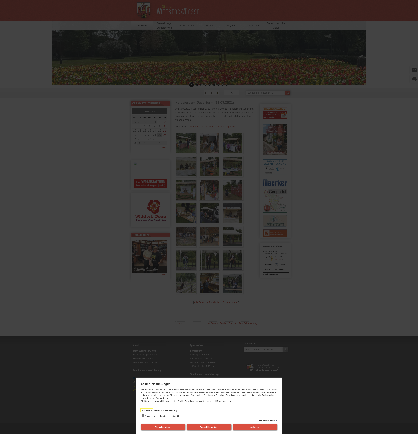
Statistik (175, 416)
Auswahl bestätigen (209, 427)
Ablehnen (254, 427)
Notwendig (150, 416)
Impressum (147, 410)
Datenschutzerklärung (165, 410)
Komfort (164, 416)
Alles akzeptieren (163, 427)
